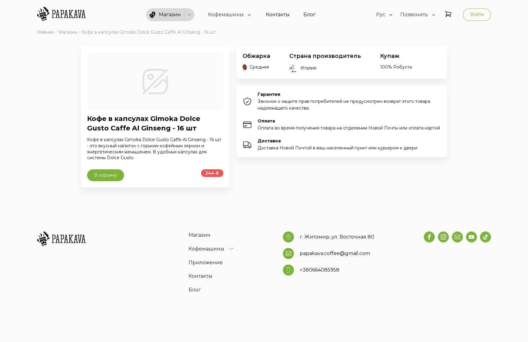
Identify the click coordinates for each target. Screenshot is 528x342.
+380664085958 (319, 270)
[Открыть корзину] (448, 14)
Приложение (206, 262)
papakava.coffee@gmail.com (335, 253)
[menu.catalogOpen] (189, 14)
